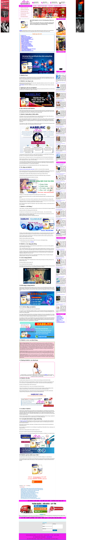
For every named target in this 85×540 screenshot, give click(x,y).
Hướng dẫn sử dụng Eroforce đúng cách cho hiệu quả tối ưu (60, 304)
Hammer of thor (59, 319)
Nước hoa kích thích (60, 320)
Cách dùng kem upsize (60, 318)
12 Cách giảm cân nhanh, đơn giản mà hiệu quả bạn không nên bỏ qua (32, 488)
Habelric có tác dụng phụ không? (26, 41)
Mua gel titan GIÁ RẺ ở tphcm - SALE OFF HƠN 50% (61, 152)
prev (36, 12)
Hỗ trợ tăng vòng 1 (25, 13)
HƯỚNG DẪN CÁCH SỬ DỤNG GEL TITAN (60, 74)
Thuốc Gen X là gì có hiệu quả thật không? (60, 240)
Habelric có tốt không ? (25, 40)
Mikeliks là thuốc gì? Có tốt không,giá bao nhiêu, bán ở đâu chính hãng (32, 489)
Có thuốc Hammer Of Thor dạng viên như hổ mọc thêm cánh (61, 219)
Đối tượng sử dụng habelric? (26, 43)
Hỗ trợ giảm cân (24, 11)
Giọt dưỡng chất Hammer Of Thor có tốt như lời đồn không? (61, 209)
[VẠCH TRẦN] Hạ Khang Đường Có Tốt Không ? (28, 493)
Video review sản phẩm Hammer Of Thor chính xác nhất (60, 191)
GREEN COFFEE (40, 538)
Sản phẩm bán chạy (61, 51)
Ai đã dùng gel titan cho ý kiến (60, 117)
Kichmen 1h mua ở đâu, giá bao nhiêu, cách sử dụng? (60, 258)
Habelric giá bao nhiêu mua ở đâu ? (27, 50)
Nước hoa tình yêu (25, 9)
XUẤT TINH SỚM (47, 538)
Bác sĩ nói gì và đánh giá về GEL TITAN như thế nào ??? (60, 126)
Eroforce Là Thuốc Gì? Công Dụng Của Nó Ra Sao (60, 285)
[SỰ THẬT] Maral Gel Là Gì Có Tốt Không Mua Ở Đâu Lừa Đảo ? (31, 498)
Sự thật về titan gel (59, 316)
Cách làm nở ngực (59, 317)
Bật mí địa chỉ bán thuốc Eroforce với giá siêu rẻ (60, 295)
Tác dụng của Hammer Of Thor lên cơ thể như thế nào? (60, 200)
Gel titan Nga (59, 315)
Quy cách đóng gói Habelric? (26, 49)
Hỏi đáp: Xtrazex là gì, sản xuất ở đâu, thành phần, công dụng (60, 277)
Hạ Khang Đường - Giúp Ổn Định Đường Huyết (28, 491)
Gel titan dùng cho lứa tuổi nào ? (60, 108)
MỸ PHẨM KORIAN (24, 16)
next (63, 12)
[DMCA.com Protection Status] (43, 514)
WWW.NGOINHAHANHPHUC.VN (32, 535)
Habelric (20, 30)
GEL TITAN (29, 538)
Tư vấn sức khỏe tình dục (60, 322)
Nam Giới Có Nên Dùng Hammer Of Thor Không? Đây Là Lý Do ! (60, 174)
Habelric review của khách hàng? (27, 45)
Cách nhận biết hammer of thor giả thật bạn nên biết (60, 182)
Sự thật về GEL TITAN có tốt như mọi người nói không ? (60, 100)
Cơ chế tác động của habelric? (27, 44)
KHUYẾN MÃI (23, 14)
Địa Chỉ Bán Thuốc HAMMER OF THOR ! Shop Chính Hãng (60, 164)
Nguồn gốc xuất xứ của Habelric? (26, 37)
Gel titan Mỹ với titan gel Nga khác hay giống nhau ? (60, 144)
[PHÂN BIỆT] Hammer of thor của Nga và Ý (60, 228)
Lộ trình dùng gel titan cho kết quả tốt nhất (60, 135)
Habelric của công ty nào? (25, 36)
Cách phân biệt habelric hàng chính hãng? (29, 48)
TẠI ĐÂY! (32, 241)
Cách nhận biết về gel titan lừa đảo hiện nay (60, 83)
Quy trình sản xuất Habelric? (26, 38)
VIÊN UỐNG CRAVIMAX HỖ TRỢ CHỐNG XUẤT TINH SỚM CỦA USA (61, 66)
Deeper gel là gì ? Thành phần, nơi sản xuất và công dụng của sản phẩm (60, 249)
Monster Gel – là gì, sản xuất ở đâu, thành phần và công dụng (60, 267)
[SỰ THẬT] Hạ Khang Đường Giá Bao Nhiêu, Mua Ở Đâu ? (30, 492)
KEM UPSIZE (34, 538)
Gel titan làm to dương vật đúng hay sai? (61, 92)
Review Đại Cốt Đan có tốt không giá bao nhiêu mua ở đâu (30, 490)
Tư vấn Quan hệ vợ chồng (61, 321)
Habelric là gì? (23, 35)
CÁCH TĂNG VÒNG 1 (54, 538)
